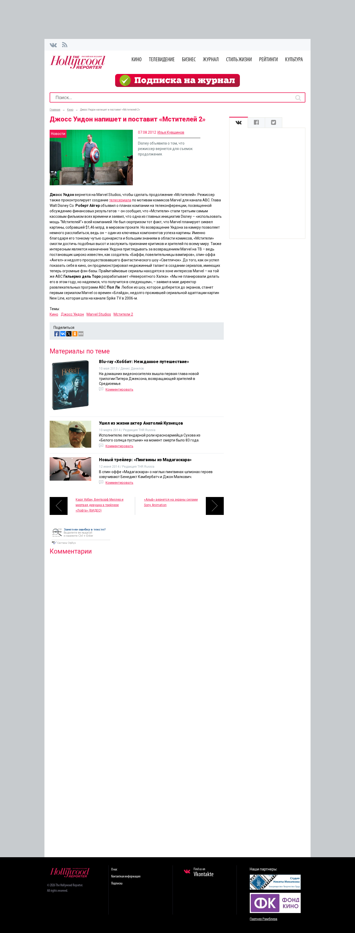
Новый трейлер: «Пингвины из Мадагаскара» (145, 459)
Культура (294, 60)
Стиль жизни (239, 60)
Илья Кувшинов (170, 132)
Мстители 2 (123, 314)
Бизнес (189, 60)
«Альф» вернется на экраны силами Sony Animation (171, 502)
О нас (114, 869)
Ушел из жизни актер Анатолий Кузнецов (141, 423)
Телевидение (162, 60)
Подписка (116, 884)
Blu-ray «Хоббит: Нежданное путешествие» (144, 361)
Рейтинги (268, 60)
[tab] (238, 122)
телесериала (120, 200)
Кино (137, 60)
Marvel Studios (99, 314)
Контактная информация (125, 876)
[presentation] (238, 123)
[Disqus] (137, 626)
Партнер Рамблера (263, 919)
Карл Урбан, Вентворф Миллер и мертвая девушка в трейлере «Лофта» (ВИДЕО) (99, 505)
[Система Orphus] (81, 545)
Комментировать (119, 389)
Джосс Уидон (72, 314)
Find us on (204, 872)
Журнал (211, 60)
